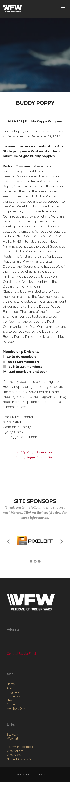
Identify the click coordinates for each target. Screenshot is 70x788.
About (10, 688)
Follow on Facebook (20, 746)
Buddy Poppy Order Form (35, 452)
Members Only (16, 708)
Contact (12, 704)
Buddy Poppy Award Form (35, 457)
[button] (8, 541)
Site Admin (13, 734)
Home (11, 684)
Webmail (12, 738)
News (10, 700)
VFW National (15, 750)
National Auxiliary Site (20, 759)
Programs (13, 692)
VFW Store (14, 755)
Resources (13, 696)
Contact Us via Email (22, 654)
